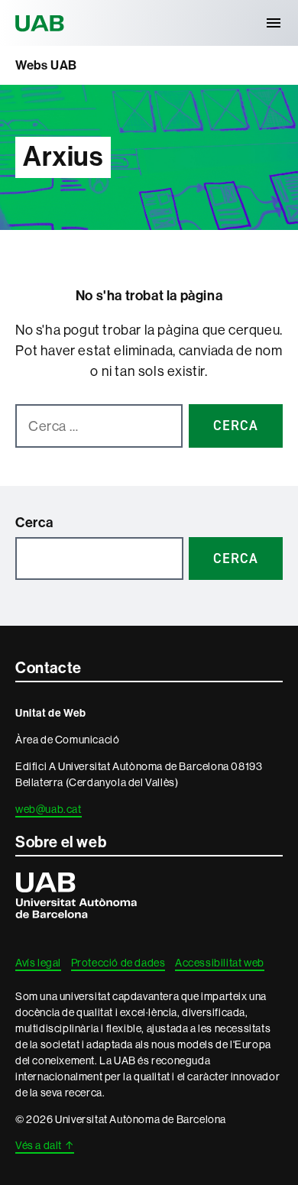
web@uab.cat (48, 809)
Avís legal (38, 963)
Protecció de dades (118, 963)
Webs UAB (46, 65)
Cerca (34, 522)
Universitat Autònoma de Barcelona (42, 23)
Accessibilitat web (219, 963)
